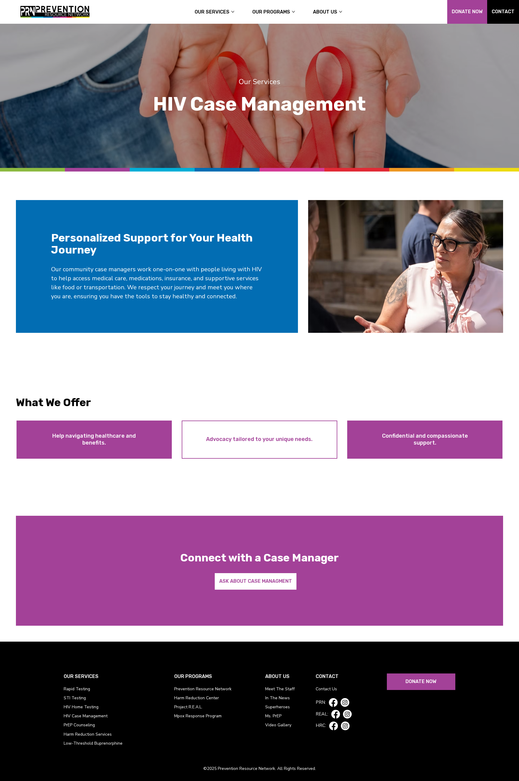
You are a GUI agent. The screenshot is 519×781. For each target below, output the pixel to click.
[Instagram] (345, 702)
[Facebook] (333, 702)
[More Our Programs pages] (293, 11)
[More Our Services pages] (232, 11)
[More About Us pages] (340, 11)
